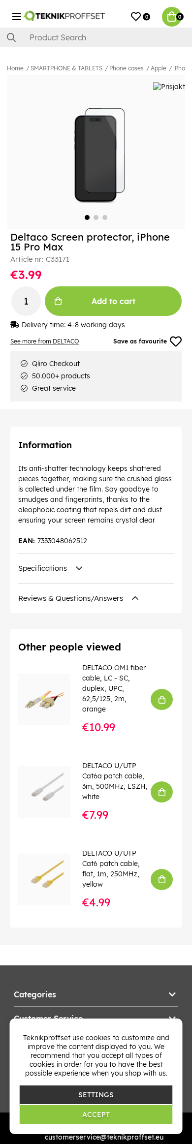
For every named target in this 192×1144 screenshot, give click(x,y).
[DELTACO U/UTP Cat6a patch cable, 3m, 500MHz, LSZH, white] (51, 792)
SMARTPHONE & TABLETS (66, 68)
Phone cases (126, 68)
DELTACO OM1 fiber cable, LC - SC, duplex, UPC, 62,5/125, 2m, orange (114, 688)
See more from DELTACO (44, 341)
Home (15, 68)
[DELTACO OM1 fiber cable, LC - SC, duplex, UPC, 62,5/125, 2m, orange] (51, 700)
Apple (158, 68)
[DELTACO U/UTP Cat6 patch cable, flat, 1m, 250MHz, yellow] (51, 880)
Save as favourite (140, 341)
